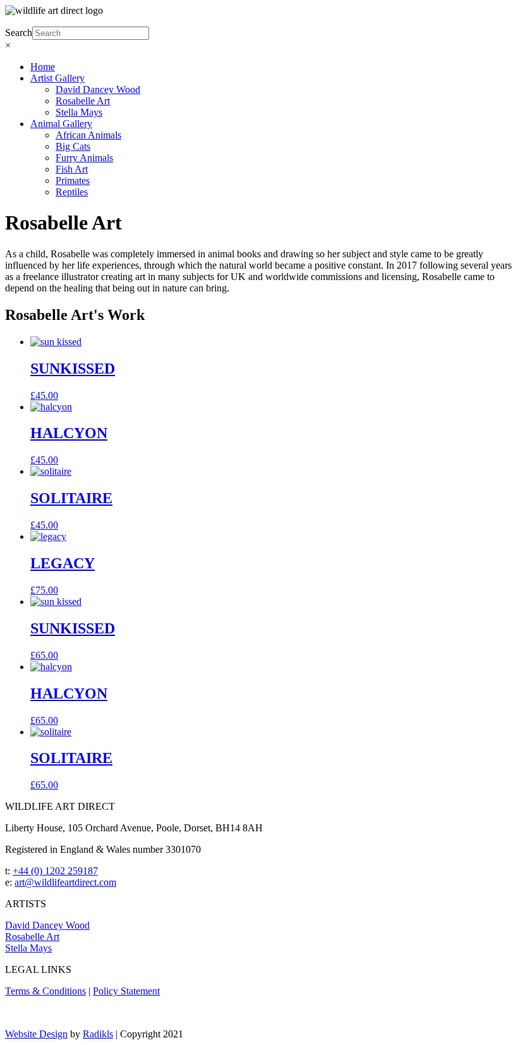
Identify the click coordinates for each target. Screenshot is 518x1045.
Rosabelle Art (83, 100)
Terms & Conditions (45, 991)
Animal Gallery (61, 123)
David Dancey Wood (98, 89)
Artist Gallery (57, 78)
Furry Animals (84, 157)
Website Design (36, 1034)
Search (18, 32)
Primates (73, 180)
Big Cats (73, 146)
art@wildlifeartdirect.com (65, 882)
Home (42, 66)
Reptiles (72, 191)
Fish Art (72, 169)
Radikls (98, 1034)
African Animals (88, 135)
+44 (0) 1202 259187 (55, 870)
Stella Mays (79, 112)
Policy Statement (126, 991)
